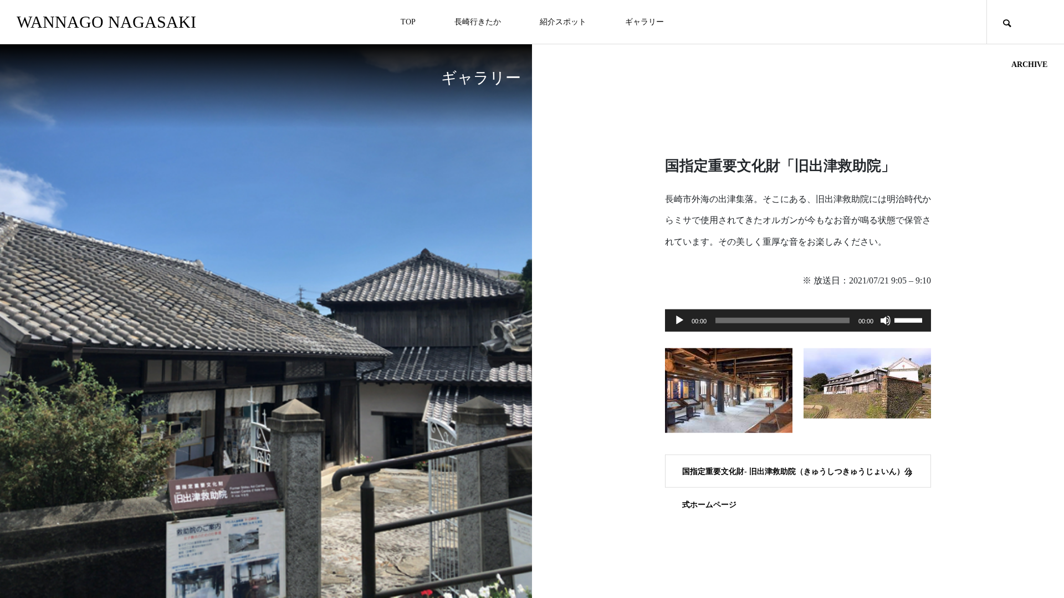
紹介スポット (563, 22)
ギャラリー (644, 22)
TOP (408, 22)
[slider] (909, 319)
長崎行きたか (477, 22)
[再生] (679, 320)
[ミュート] (885, 320)
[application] (798, 320)
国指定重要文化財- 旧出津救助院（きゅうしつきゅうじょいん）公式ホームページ (797, 477)
